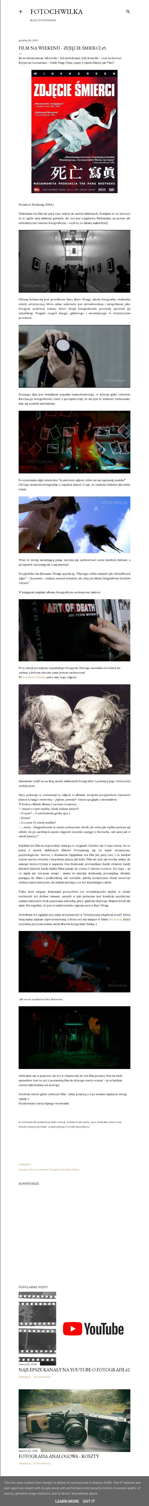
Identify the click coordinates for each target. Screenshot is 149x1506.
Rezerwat (115, 919)
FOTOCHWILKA (56, 11)
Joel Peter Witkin (69, 1169)
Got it (89, 1501)
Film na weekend (38, 1169)
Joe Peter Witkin (34, 677)
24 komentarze (42, 1376)
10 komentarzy (42, 1463)
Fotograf (54, 1169)
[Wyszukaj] (128, 11)
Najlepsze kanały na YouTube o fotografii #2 (74, 1370)
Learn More (67, 1501)
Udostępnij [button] (25, 1164)
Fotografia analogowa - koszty (59, 1456)
